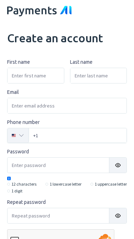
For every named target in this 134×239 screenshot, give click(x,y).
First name (18, 62)
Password (18, 151)
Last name (81, 62)
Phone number (23, 122)
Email (13, 92)
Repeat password (26, 202)
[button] (118, 165)
